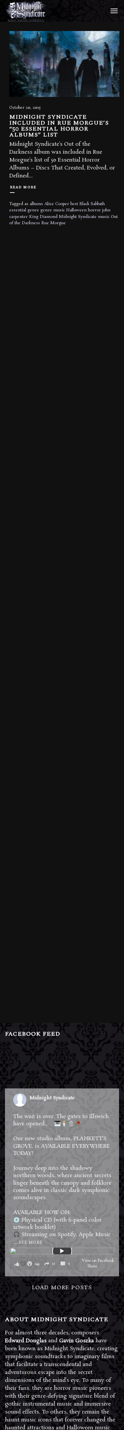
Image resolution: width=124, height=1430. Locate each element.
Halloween (76, 210)
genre (33, 210)
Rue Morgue (53, 223)
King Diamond (43, 217)
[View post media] (62, 1251)
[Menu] (113, 11)
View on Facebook (98, 1260)
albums (36, 204)
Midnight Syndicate (78, 217)
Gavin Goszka (76, 1341)
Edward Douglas (26, 1341)
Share (92, 1266)
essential (17, 210)
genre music (52, 210)
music (103, 217)
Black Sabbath (92, 204)
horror (94, 210)
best (74, 204)
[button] (44, 1264)
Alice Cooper (56, 204)
